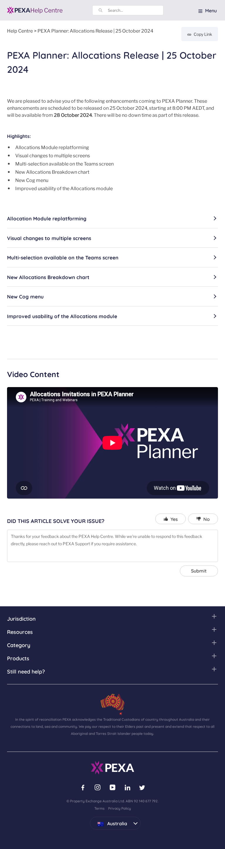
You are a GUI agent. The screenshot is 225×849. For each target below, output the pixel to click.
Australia (108, 821)
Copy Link (203, 34)
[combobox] (135, 10)
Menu (211, 10)
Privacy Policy (119, 808)
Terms (99, 808)
